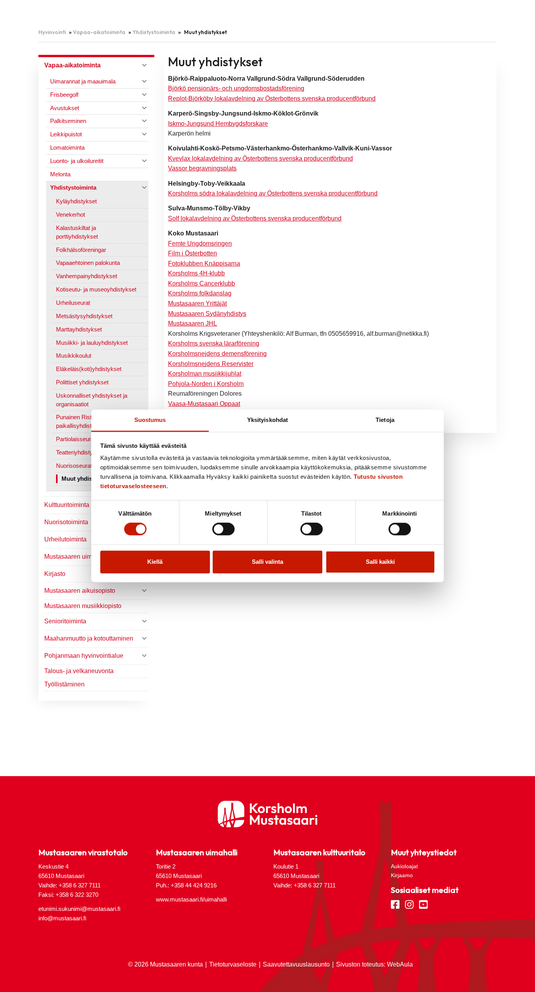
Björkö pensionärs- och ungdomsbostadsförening (236, 88)
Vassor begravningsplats (202, 168)
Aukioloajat (404, 866)
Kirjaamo (402, 875)
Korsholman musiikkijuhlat (204, 373)
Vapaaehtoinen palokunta (88, 262)
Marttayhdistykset (79, 329)
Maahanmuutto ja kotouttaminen (88, 638)
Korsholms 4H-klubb (196, 273)
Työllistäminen (64, 684)
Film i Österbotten (192, 253)
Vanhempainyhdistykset (86, 276)
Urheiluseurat (73, 302)
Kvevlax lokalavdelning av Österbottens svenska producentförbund (260, 158)
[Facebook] (395, 904)
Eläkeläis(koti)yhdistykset (88, 369)
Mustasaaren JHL (192, 323)
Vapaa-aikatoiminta (99, 32)
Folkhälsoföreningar (81, 249)
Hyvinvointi (52, 32)
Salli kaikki (380, 561)
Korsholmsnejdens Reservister (210, 363)
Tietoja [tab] (385, 419)
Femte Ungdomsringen (200, 243)
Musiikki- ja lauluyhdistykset (92, 342)
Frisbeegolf (64, 94)
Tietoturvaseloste (233, 964)
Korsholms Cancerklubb (201, 283)
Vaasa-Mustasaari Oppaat (204, 403)
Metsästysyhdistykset (84, 316)
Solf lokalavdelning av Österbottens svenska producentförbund (255, 218)
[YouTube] (423, 904)
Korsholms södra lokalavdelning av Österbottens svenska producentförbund (273, 193)
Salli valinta (267, 561)
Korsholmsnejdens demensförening (217, 353)
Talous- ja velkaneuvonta (79, 671)
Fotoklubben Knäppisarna (204, 263)
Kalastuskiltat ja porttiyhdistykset (77, 232)
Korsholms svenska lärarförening (213, 343)
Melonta (60, 174)
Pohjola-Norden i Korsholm (206, 383)
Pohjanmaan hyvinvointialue (83, 655)
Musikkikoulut (73, 355)
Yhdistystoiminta (153, 32)
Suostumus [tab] (150, 419)
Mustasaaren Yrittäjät (197, 303)
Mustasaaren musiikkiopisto (82, 606)
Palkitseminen (68, 121)
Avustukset (64, 108)
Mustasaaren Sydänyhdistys (207, 313)
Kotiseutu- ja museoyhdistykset (96, 289)
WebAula (400, 964)
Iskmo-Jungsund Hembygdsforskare (218, 123)
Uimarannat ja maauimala (83, 81)
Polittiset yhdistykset (82, 382)
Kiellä (155, 561)
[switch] (223, 529)
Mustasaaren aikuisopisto (79, 590)
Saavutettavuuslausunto (296, 964)
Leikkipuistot (66, 134)
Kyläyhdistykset (76, 201)
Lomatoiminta (67, 147)
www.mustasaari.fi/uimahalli (191, 899)
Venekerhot (70, 214)
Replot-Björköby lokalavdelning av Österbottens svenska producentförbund (272, 98)
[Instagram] (409, 904)
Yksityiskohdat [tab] (267, 419)
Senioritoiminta (65, 621)
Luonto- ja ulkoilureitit (76, 160)
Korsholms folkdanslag (199, 293)
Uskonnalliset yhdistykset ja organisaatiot (91, 399)
